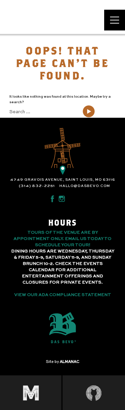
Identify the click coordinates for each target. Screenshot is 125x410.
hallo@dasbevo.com (84, 186)
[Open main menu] (114, 20)
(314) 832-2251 (37, 186)
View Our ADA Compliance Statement (62, 295)
